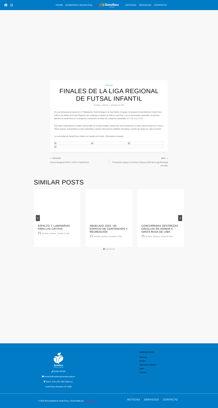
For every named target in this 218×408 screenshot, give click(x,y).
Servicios (145, 5)
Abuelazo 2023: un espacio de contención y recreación (109, 228)
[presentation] (57, 204)
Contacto (160, 5)
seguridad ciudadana (147, 365)
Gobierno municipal (79, 5)
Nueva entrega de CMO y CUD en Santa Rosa (69, 160)
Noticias (131, 5)
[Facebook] (6, 5)
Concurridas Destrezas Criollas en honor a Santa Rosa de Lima (159, 228)
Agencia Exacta (90, 401)
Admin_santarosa (102, 105)
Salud (141, 368)
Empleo (142, 361)
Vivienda (142, 372)
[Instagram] (11, 5)
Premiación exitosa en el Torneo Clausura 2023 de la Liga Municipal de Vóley (140, 162)
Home (59, 5)
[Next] (180, 218)
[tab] (104, 249)
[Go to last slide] (38, 218)
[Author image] (39, 233)
